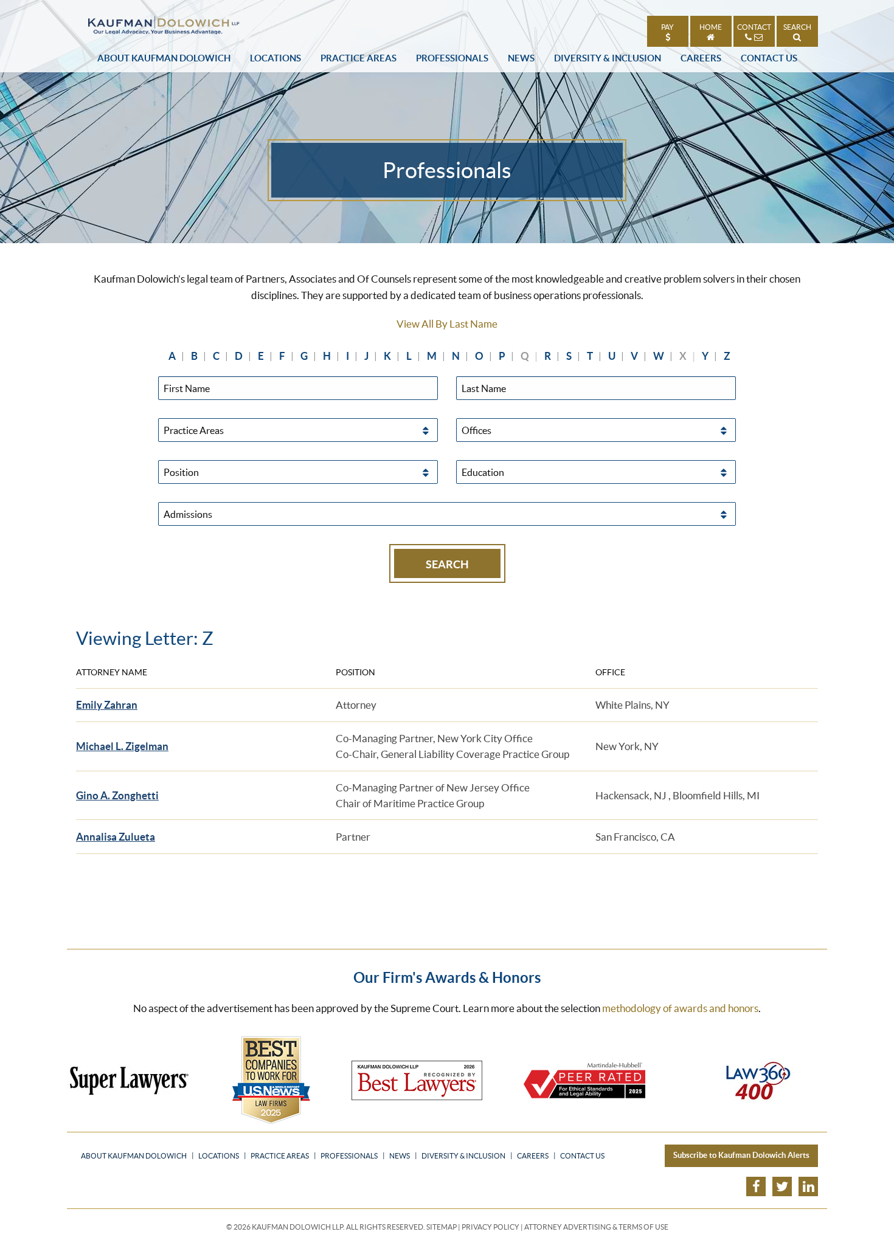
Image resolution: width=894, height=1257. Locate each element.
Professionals (452, 58)
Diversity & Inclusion (607, 58)
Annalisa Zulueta (115, 836)
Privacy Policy (490, 1227)
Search (797, 27)
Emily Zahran (106, 705)
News (521, 58)
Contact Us (769, 58)
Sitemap (441, 1227)
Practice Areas (359, 58)
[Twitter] (782, 1186)
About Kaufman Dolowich (163, 58)
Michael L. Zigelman (122, 746)
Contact (754, 27)
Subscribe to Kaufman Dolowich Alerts (741, 1155)
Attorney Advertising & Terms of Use (596, 1227)
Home (710, 27)
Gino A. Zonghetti (117, 795)
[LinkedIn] (808, 1186)
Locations (275, 58)
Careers (701, 58)
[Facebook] (756, 1186)
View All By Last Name (447, 323)
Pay (667, 27)
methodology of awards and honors (680, 1008)
